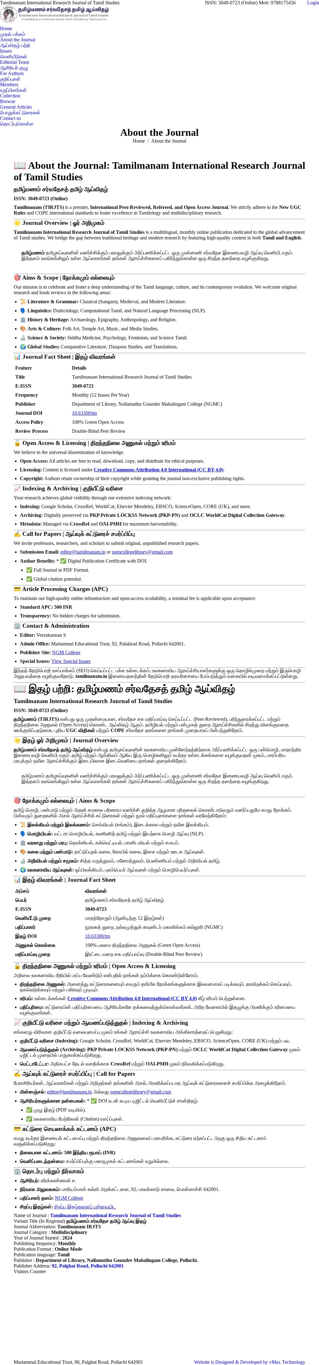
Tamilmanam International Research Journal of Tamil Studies (115, 1215)
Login (313, 2)
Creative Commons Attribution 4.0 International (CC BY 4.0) (158, 469)
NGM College (66, 652)
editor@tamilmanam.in (82, 552)
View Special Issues (71, 661)
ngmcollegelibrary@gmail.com (142, 552)
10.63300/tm (84, 413)
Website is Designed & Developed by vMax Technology (249, 1362)
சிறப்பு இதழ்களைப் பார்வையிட (85, 1206)
